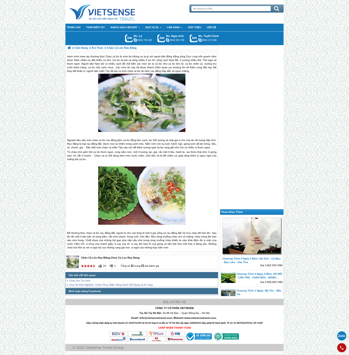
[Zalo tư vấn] (341, 335)
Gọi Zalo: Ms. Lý (129, 38)
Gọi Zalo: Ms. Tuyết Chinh (194, 38)
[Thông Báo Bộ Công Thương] (198, 341)
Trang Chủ (111, 12)
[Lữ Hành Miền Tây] (69, 47)
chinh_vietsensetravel (200, 40)
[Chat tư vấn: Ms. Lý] (135, 40)
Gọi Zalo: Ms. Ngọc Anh (161, 38)
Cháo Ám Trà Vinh (79, 280)
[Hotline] (341, 347)
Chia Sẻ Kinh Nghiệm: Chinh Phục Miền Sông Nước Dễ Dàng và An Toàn (111, 284)
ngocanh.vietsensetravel (167, 40)
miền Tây (117, 147)
